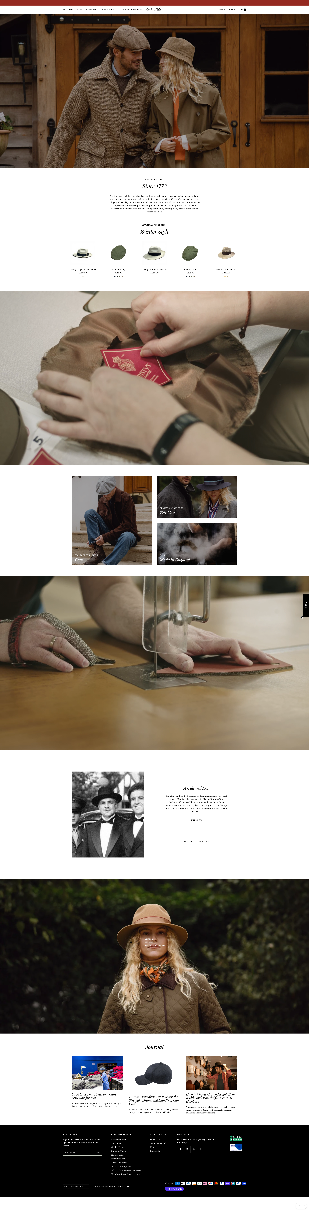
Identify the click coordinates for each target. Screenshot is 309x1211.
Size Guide (116, 1152)
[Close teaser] (302, 617)
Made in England (158, 1152)
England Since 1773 (109, 9)
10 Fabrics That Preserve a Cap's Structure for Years (94, 1104)
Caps (79, 9)
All (64, 9)
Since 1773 (155, 1148)
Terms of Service (119, 1171)
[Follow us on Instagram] (187, 1157)
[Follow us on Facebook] (180, 1157)
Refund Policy (118, 1163)
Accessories (91, 9)
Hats (71, 9)
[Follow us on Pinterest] (193, 1157)
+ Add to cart (159, 953)
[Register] (99, 1161)
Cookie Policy (117, 1155)
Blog (152, 1155)
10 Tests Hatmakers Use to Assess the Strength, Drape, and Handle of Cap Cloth (154, 1108)
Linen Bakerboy (190, 278)
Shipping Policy (118, 1159)
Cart (242, 9)
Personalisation (118, 1148)
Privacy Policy (118, 1167)
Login (232, 9)
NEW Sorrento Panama (226, 278)
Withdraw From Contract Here (125, 1182)
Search (222, 9)
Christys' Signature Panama (83, 278)
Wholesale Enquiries (132, 9)
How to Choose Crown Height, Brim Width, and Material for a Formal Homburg (210, 1106)
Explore (196, 838)
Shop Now (154, 95)
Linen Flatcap (118, 278)
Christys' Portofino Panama (154, 278)
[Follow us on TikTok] (200, 1157)
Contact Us (155, 1159)
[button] (306, 605)
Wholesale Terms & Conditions (126, 1179)
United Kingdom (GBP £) (74, 1195)
